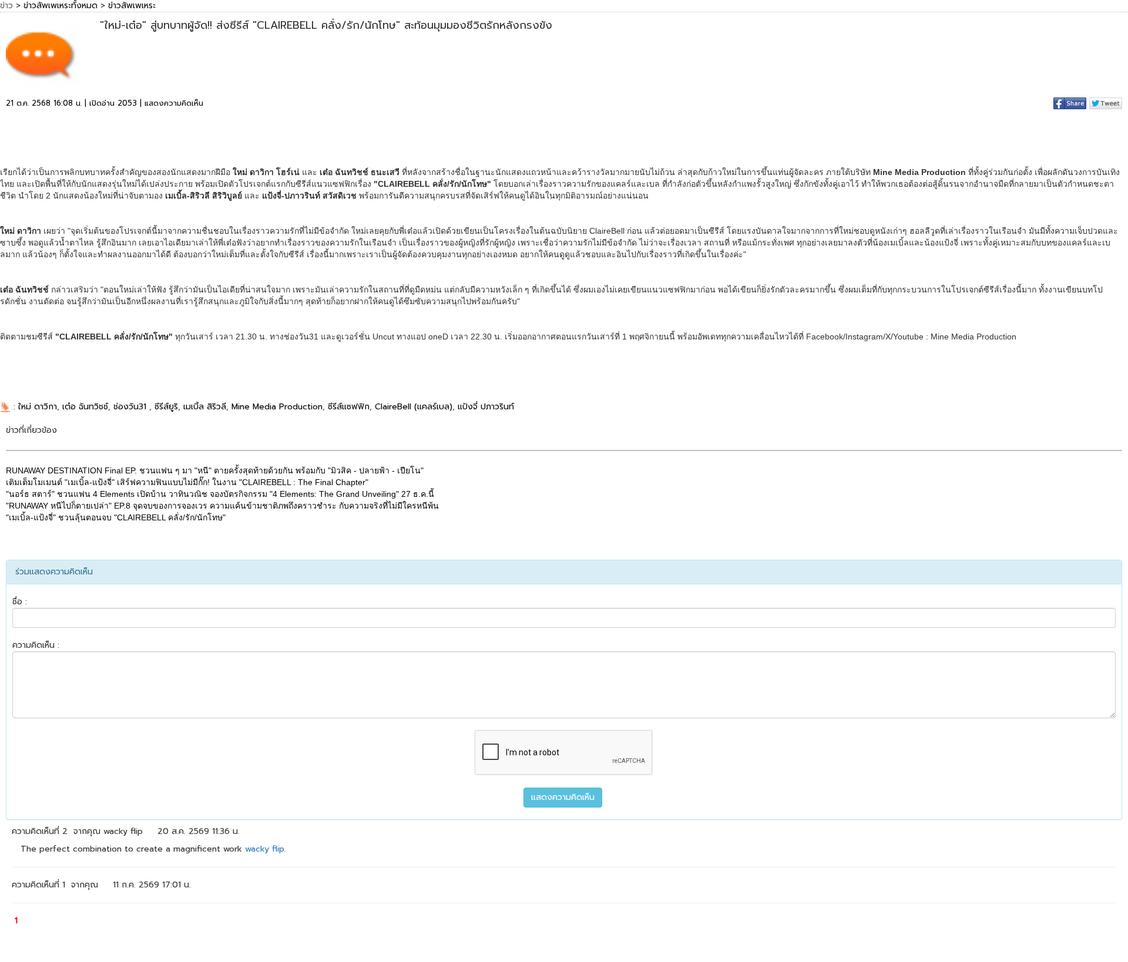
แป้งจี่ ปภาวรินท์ (486, 407)
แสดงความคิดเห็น (174, 103)
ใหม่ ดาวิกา (37, 407)
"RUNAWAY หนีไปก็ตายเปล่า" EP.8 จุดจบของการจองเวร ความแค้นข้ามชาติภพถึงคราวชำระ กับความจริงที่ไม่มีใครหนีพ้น (222, 505)
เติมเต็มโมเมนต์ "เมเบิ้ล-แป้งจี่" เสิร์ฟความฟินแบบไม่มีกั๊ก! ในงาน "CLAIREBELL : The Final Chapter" (187, 482)
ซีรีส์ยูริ (166, 407)
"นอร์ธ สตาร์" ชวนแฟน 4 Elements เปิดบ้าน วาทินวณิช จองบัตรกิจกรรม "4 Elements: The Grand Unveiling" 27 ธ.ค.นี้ (220, 494)
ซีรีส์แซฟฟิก (349, 407)
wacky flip (264, 849)
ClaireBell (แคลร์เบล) (413, 407)
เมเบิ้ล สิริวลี (204, 407)
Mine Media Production (277, 407)
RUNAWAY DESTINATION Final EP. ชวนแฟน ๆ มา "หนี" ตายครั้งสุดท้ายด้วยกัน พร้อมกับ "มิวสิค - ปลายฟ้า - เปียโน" (215, 470)
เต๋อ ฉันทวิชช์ (85, 407)
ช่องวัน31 (131, 407)
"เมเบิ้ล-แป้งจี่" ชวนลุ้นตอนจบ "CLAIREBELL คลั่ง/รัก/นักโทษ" (116, 517)
